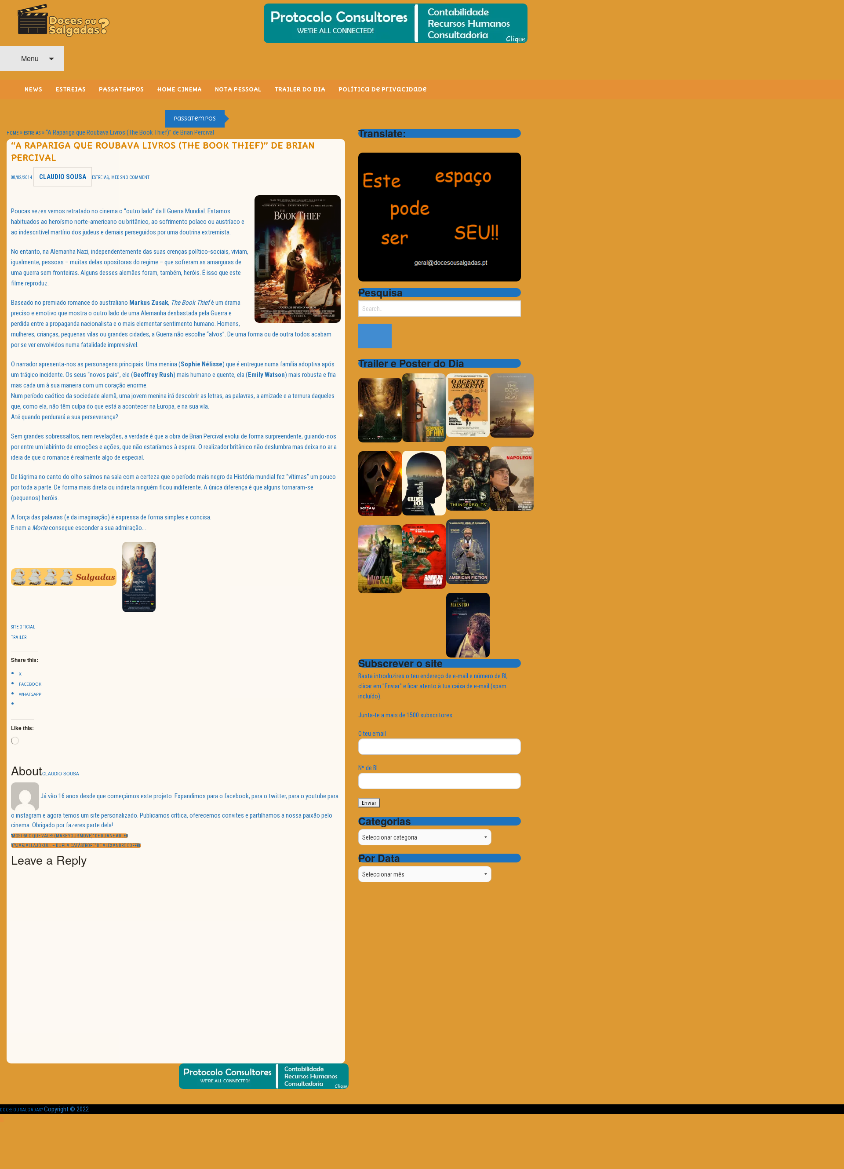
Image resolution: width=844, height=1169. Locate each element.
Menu (29, 58)
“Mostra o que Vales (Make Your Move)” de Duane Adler (69, 835)
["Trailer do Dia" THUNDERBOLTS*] (468, 477)
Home (12, 133)
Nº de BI (368, 767)
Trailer (18, 637)
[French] (386, 145)
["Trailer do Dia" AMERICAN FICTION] (468, 551)
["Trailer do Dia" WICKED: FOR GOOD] (380, 558)
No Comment (135, 177)
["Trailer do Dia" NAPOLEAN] (512, 478)
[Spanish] (398, 145)
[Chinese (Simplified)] (363, 145)
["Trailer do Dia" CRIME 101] (424, 482)
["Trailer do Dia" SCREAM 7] (380, 483)
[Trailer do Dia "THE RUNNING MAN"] (424, 556)
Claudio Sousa (62, 177)
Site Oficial (23, 627)
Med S (116, 177)
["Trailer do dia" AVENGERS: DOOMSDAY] (380, 409)
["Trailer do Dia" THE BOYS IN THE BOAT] (512, 404)
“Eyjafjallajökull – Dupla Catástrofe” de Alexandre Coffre (76, 845)
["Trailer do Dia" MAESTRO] (468, 624)
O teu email (372, 733)
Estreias (32, 133)
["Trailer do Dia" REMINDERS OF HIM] (424, 407)
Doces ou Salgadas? (21, 1109)
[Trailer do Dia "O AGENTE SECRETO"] (468, 404)
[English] (375, 145)
